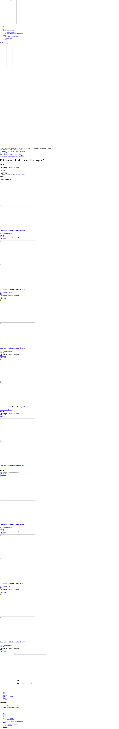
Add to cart (4, 173)
